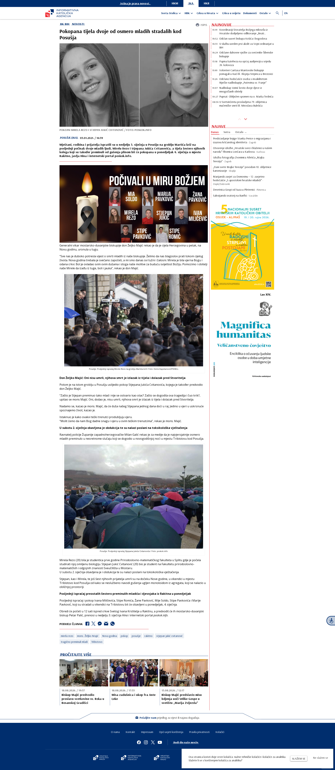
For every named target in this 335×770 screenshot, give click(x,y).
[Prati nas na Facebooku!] (139, 742)
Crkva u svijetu (231, 13)
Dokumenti (250, 13)
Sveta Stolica (169, 13)
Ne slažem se (320, 757)
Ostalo (263, 13)
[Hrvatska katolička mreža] (101, 758)
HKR (206, 3)
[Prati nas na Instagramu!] (146, 742)
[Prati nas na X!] (153, 742)
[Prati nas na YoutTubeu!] (160, 742)
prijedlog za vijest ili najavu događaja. (170, 717)
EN (286, 13)
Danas (215, 132)
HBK (187, 13)
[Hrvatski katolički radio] (162, 758)
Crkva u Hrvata (206, 13)
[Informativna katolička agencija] (131, 758)
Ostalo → (241, 132)
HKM (175, 3)
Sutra (227, 132)
